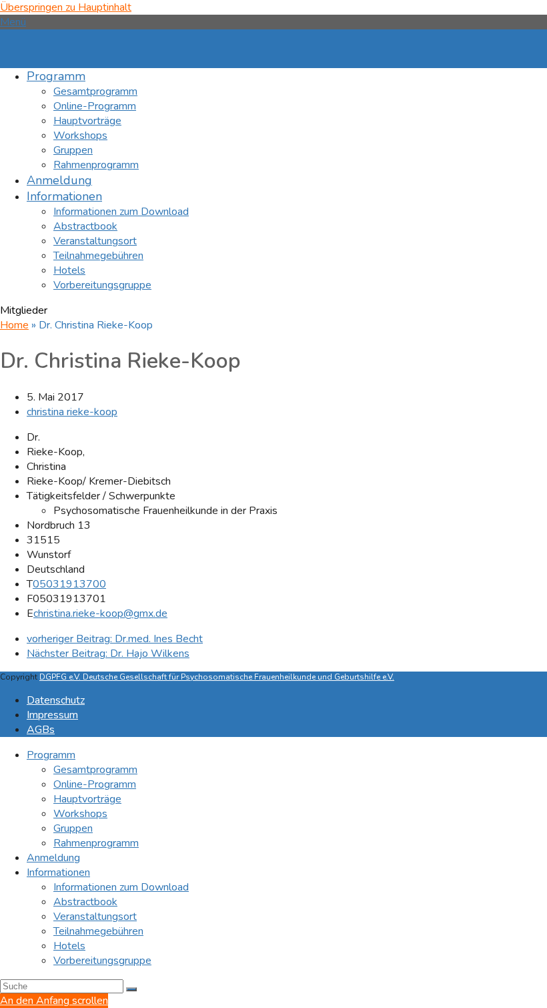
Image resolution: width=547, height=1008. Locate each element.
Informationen (58, 872)
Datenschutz (56, 700)
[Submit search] (131, 989)
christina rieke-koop (72, 412)
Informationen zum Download (121, 887)
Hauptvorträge (87, 799)
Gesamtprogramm (95, 769)
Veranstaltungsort (95, 916)
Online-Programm (94, 784)
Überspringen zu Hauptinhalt (65, 7)
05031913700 (69, 584)
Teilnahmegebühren (98, 931)
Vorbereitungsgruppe (102, 960)
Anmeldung (53, 857)
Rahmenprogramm (96, 843)
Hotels (69, 946)
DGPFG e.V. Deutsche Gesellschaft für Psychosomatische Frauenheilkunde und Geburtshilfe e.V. (216, 677)
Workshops (80, 813)
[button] (13, 22)
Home (14, 325)
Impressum (52, 715)
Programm (51, 755)
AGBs (41, 729)
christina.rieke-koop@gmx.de (100, 613)
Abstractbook (85, 902)
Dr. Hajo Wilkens (108, 653)
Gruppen (73, 828)
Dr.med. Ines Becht (115, 639)
